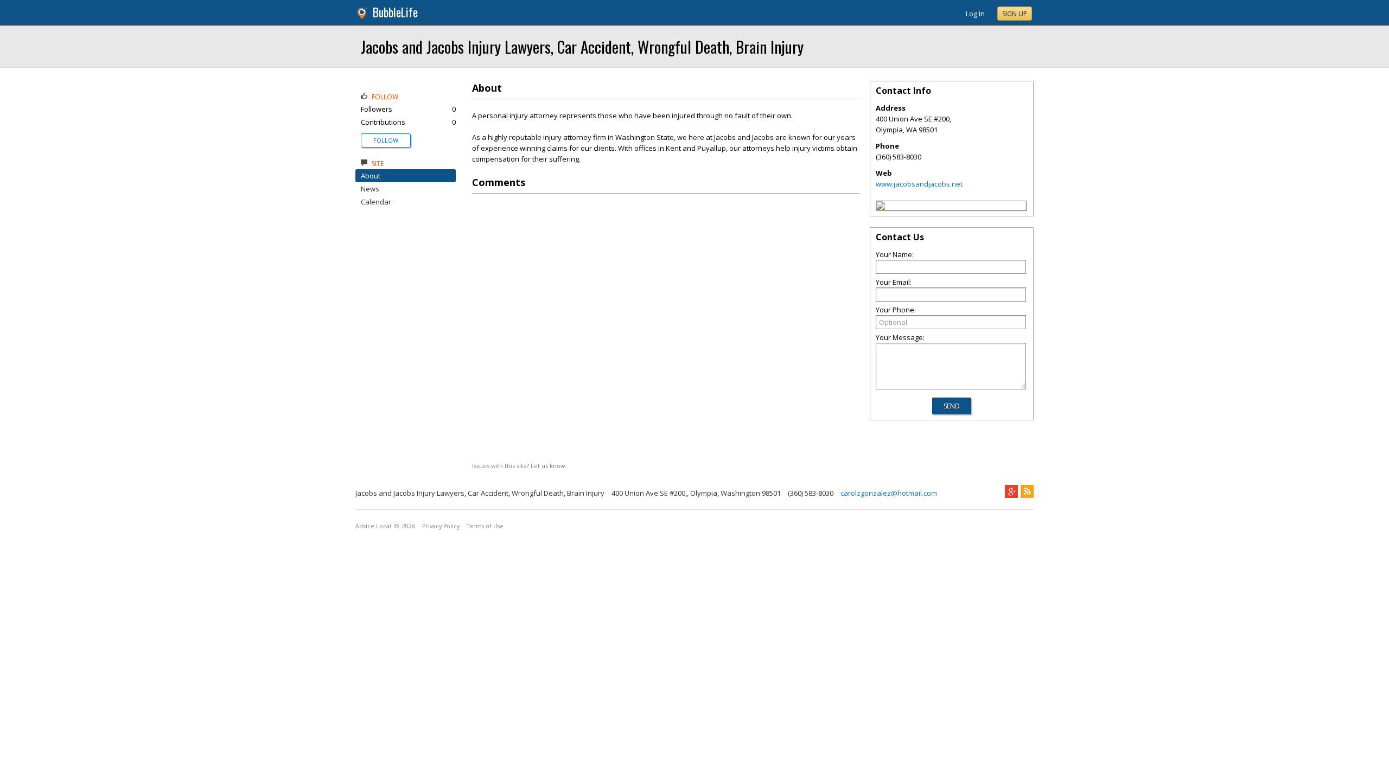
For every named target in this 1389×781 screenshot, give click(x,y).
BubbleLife (395, 12)
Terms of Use (485, 526)
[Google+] (1011, 491)
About (370, 176)
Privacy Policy (441, 526)
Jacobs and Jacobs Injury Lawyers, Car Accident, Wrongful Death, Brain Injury (582, 46)
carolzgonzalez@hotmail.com (888, 493)
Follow (385, 140)
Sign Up (1014, 13)
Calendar (376, 202)
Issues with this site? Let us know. (519, 466)
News (370, 189)
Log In (975, 13)
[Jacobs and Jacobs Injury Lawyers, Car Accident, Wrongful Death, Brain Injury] (880, 207)
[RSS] (1027, 491)
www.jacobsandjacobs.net (919, 184)
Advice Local (373, 526)
